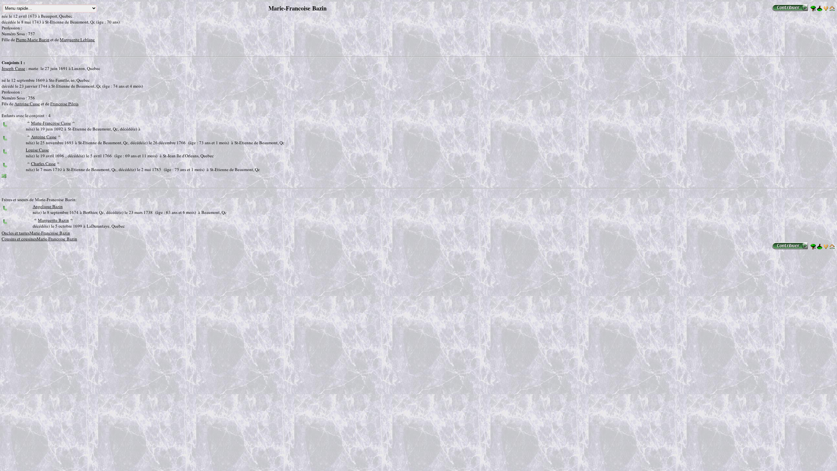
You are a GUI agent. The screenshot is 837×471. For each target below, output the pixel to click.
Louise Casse (37, 150)
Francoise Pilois (64, 104)
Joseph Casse (13, 68)
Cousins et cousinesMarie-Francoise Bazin (39, 239)
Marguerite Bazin (53, 220)
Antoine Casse (27, 104)
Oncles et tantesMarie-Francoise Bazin (36, 233)
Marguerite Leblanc (77, 40)
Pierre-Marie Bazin (32, 40)
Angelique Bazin (48, 206)
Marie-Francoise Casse (51, 123)
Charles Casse (43, 163)
